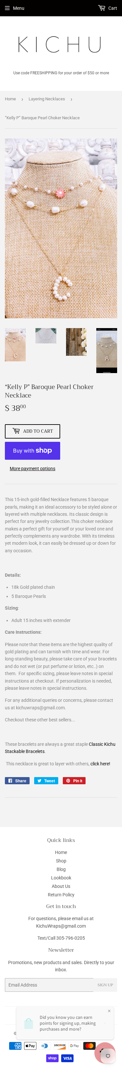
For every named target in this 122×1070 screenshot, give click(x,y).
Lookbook (61, 877)
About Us (61, 886)
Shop (61, 860)
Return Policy (61, 894)
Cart (112, 8)
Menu (18, 8)
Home (10, 98)
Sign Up (105, 985)
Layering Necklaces (47, 98)
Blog (61, 869)
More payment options (32, 468)
